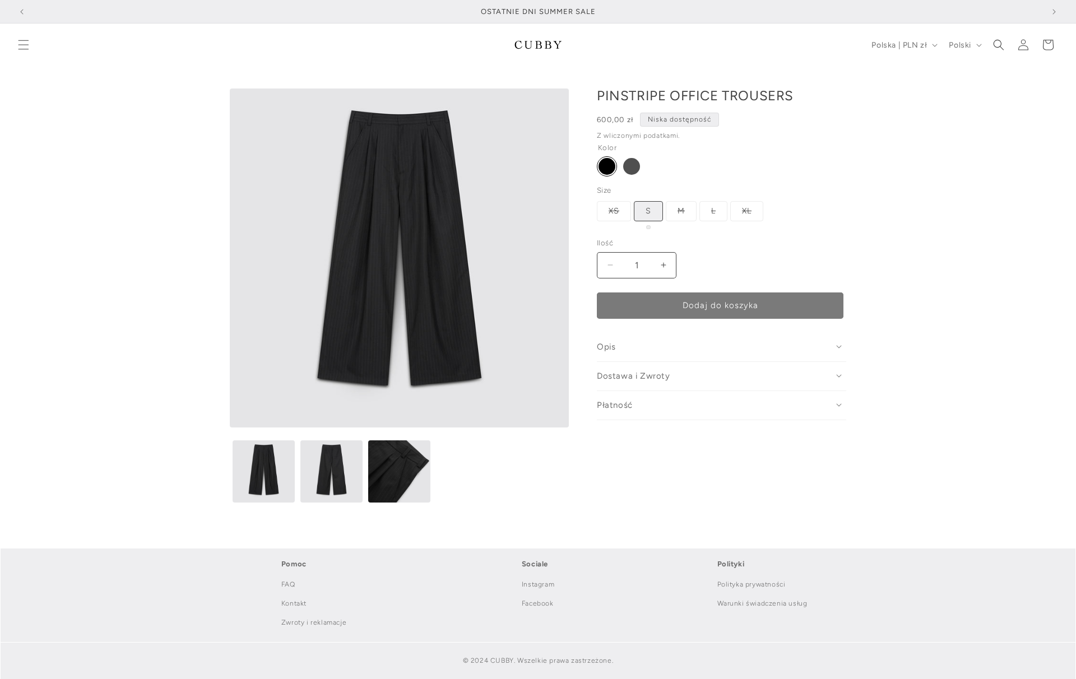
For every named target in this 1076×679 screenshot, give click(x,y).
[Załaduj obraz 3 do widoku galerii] (399, 471)
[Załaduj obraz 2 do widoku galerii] (331, 471)
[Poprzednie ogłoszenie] (22, 11)
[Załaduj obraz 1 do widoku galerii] (264, 471)
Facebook (538, 603)
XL (752, 213)
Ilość (605, 243)
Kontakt (294, 603)
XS (620, 213)
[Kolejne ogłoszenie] (1054, 11)
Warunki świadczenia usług (762, 603)
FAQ (288, 584)
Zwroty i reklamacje (313, 622)
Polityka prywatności (751, 584)
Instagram (538, 584)
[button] (23, 44)
